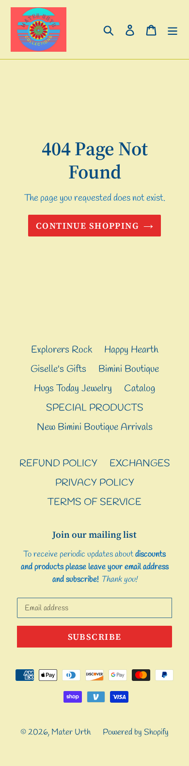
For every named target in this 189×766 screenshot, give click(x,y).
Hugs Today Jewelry (73, 388)
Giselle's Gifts (58, 369)
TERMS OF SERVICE (94, 502)
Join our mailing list (94, 534)
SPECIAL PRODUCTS (94, 407)
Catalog (139, 388)
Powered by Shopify (136, 732)
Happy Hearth (131, 349)
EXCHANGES (140, 463)
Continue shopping (87, 226)
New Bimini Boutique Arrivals (95, 427)
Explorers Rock (61, 349)
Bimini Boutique (128, 369)
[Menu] (172, 29)
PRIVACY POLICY (94, 482)
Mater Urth (71, 732)
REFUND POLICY (58, 463)
